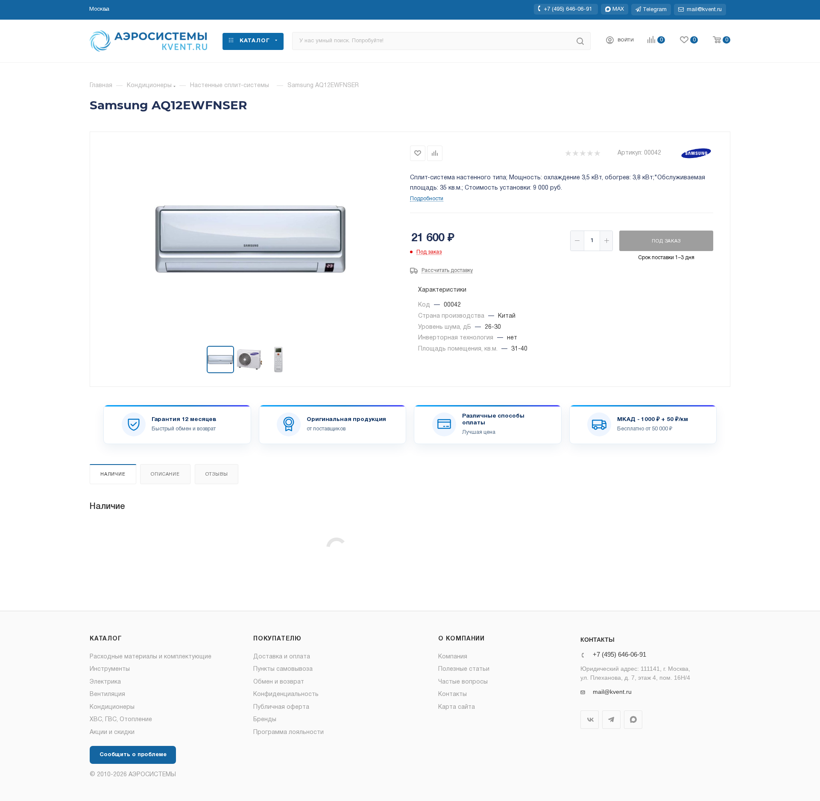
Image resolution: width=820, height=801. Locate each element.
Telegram (611, 719)
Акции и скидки (112, 732)
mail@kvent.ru (612, 691)
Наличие (113, 474)
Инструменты (110, 669)
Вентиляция (107, 694)
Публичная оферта (281, 707)
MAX (633, 719)
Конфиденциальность (286, 694)
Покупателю (277, 639)
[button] (99, 9)
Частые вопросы (463, 682)
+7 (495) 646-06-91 (568, 9)
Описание (165, 474)
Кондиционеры (112, 707)
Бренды (264, 719)
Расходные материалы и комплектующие (150, 657)
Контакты (452, 694)
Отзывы (216, 474)
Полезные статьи (463, 669)
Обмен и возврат (278, 682)
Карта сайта (456, 707)
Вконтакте (589, 719)
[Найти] (580, 41)
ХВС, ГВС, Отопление (121, 719)
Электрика (105, 682)
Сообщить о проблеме (133, 754)
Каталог (106, 639)
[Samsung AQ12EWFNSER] (250, 239)
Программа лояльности (288, 732)
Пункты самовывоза (283, 669)
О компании (461, 639)
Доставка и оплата (281, 657)
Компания (452, 657)
